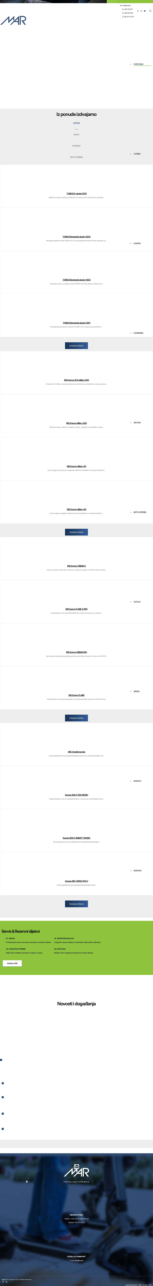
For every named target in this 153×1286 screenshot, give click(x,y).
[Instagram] (141, 11)
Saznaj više (12, 963)
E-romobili (138, 333)
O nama (137, 154)
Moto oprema (140, 512)
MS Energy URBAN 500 (76, 652)
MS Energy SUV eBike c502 (76, 380)
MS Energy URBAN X (76, 566)
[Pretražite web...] (150, 11)
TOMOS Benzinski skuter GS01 (76, 323)
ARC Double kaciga (76, 752)
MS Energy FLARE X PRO (76, 609)
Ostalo (137, 602)
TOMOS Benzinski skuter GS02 (76, 280)
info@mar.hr (126, 5)
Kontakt (138, 870)
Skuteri (137, 422)
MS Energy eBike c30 (76, 466)
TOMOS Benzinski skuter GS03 (76, 236)
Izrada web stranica (131, 1285)
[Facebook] (137, 11)
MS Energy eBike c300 (76, 423)
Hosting (145, 1285)
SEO (150, 1285)
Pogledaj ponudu (76, 346)
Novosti (137, 781)
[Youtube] (144, 11)
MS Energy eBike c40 (76, 509)
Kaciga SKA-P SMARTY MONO (76, 838)
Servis (136, 691)
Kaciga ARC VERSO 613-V (76, 881)
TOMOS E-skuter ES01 (77, 193)
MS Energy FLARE (77, 695)
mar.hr (4, 1279)
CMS (140, 1285)
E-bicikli (137, 243)
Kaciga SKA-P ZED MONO (76, 795)
